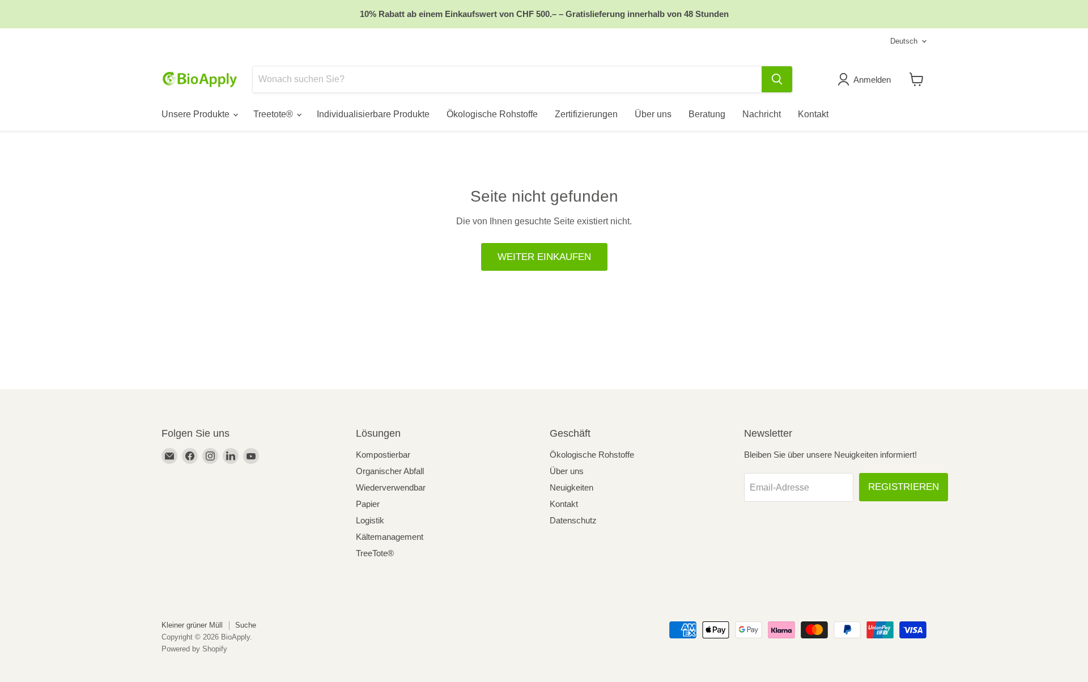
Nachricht (761, 114)
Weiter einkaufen (544, 257)
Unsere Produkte (197, 114)
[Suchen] (777, 79)
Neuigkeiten (571, 487)
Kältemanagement (389, 537)
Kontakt (813, 114)
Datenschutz (573, 520)
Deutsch (903, 41)
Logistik (370, 520)
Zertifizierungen (586, 114)
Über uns (653, 114)
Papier (368, 504)
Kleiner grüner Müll (192, 625)
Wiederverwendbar (391, 487)
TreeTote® (375, 553)
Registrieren (903, 486)
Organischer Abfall (390, 471)
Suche (245, 625)
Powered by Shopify (194, 649)
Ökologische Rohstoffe (492, 114)
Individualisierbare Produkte (373, 114)
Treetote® (274, 114)
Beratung (706, 114)
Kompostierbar (383, 454)
